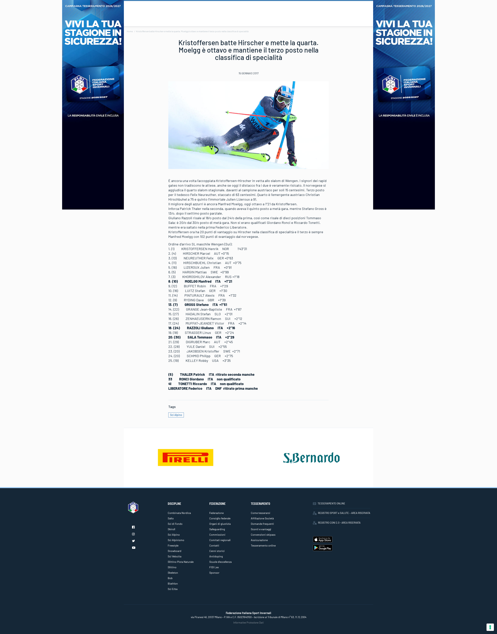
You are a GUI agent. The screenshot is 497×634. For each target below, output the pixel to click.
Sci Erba (172, 589)
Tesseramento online (263, 545)
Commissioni (217, 534)
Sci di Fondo (175, 523)
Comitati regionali (220, 540)
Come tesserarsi (260, 512)
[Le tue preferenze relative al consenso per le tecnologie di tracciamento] (490, 627)
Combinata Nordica (179, 512)
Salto (171, 518)
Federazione (216, 512)
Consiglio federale (219, 518)
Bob (170, 578)
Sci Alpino (176, 415)
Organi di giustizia (220, 523)
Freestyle (173, 545)
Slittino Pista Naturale (181, 561)
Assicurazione (259, 540)
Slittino (172, 567)
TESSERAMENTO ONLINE (331, 503)
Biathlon (173, 583)
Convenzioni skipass (263, 534)
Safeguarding (217, 529)
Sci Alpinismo (176, 540)
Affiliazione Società (262, 518)
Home (130, 31)
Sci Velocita (174, 556)
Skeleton (173, 572)
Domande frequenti (262, 523)
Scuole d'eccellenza (220, 561)
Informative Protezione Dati (248, 622)
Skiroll (171, 529)
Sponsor (214, 572)
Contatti (214, 545)
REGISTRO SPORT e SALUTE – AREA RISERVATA (344, 512)
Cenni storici (217, 551)
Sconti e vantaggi (261, 529)
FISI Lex (214, 567)
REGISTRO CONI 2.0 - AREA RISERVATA (339, 522)
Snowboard (174, 551)
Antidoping (216, 556)
